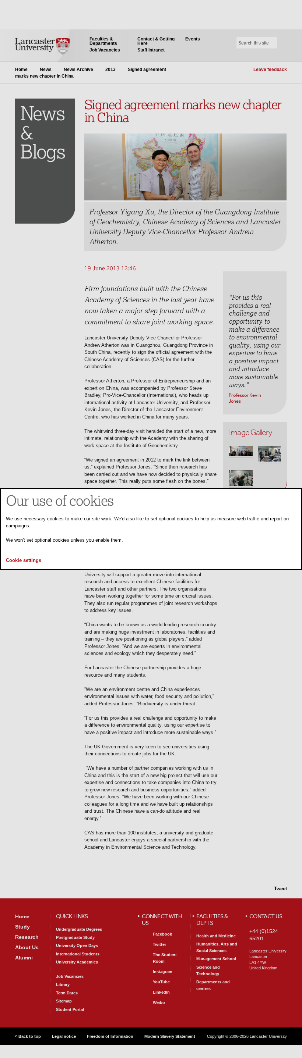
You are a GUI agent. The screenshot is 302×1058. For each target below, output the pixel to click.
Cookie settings (23, 560)
